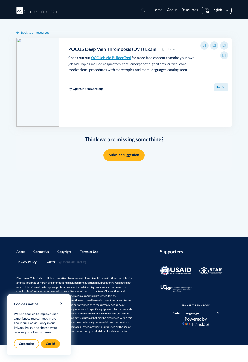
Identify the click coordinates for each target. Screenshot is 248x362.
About (172, 10)
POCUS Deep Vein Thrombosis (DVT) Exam (112, 49)
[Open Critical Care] (38, 10)
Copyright (64, 252)
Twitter (65, 262)
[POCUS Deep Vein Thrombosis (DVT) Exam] (37, 82)
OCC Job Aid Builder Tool (111, 58)
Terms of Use (89, 252)
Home (157, 10)
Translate (200, 324)
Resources (190, 10)
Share (171, 49)
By (85, 89)
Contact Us (41, 252)
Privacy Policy (26, 262)
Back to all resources (35, 32)
